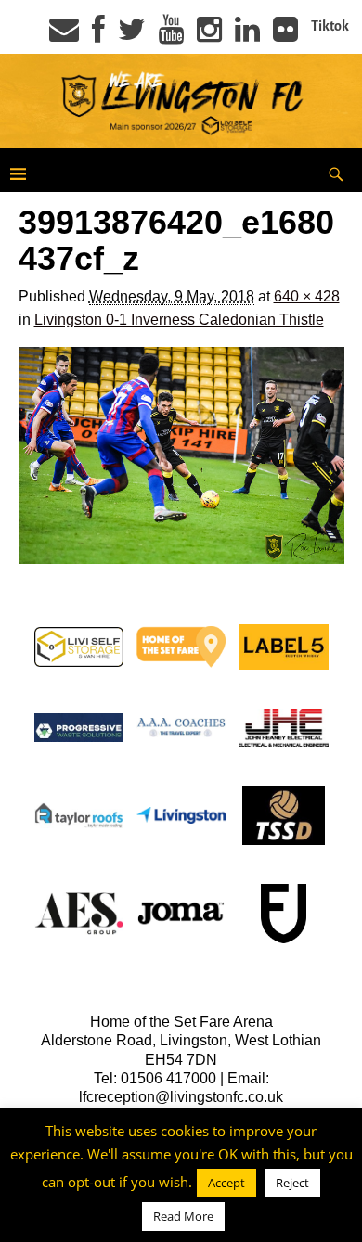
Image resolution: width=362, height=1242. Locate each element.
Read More (183, 1216)
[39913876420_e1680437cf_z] (181, 456)
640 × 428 (307, 296)
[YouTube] (171, 35)
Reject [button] (292, 1182)
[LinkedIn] (247, 35)
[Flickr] (285, 35)
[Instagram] (209, 35)
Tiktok (330, 26)
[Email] (64, 35)
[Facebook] (98, 35)
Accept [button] (226, 1182)
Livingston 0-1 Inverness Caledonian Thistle (179, 319)
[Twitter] (132, 35)
